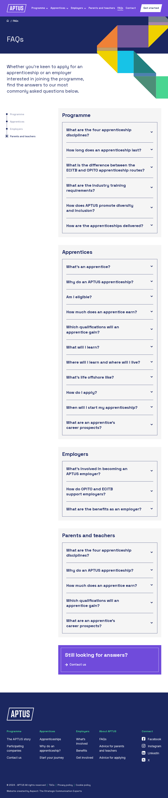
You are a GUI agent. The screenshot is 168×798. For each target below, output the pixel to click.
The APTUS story (19, 739)
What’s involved (82, 741)
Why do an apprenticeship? (50, 748)
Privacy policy (65, 784)
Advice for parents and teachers (111, 748)
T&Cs (51, 784)
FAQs (102, 739)
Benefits (81, 750)
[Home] (8, 21)
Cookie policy (83, 784)
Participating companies (15, 748)
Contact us (14, 757)
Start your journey (52, 757)
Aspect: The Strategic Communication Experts (56, 791)
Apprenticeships (50, 739)
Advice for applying (112, 757)
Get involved (84, 757)
